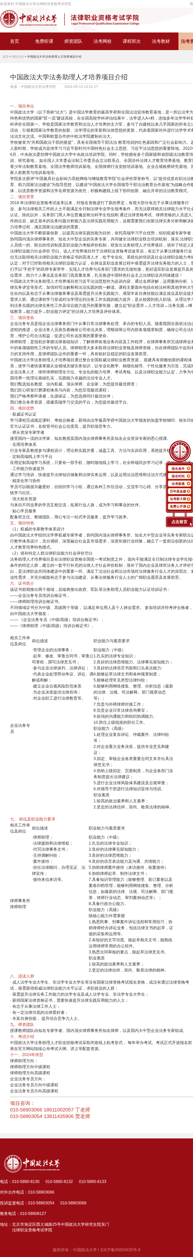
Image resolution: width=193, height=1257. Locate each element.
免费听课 (44, 41)
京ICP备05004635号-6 (120, 1250)
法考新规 (178, 483)
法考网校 (102, 41)
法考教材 (161, 41)
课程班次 (132, 41)
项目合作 (18, 56)
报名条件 (178, 468)
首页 (14, 41)
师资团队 (73, 41)
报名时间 (178, 476)
